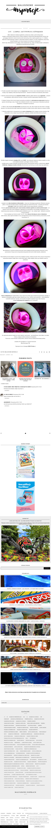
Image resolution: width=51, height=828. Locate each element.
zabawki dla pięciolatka (36, 757)
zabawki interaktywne (9, 759)
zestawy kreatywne (30, 740)
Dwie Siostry (23, 815)
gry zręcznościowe (20, 753)
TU (29, 343)
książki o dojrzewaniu (24, 776)
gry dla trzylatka (37, 742)
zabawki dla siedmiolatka (23, 783)
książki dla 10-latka (8, 742)
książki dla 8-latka (8, 761)
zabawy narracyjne (8, 787)
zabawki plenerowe (8, 746)
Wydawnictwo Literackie (6, 824)
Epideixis (3, 817)
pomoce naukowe (29, 763)
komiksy (40, 725)
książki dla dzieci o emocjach (10, 776)
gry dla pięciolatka (8, 736)
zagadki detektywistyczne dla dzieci (33, 772)
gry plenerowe (33, 759)
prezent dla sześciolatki (35, 770)
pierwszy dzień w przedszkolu (32, 778)
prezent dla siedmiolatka (10, 740)
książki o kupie (33, 776)
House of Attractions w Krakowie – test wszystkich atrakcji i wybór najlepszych (25, 637)
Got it (42, 826)
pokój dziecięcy (42, 731)
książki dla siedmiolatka (9, 729)
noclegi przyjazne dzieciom (38, 744)
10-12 (24, 716)
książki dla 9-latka (21, 768)
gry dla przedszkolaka (9, 753)
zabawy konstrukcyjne (9, 751)
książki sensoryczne (8, 778)
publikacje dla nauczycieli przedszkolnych (14, 738)
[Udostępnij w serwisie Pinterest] (49, 352)
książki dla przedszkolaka (15, 716)
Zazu (12, 354)
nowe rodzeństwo (8, 755)
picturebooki (33, 738)
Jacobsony (17, 817)
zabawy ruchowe (19, 772)
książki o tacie (42, 776)
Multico (16, 819)
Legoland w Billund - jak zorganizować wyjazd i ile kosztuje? (25, 520)
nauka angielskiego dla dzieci (24, 744)
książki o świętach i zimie (32, 736)
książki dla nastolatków (9, 744)
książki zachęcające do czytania (11, 770)
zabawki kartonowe (35, 783)
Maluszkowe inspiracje (14, 826)
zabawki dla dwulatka (9, 721)
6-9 (7, 716)
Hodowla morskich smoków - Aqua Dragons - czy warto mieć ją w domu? (25, 588)
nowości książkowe (42, 761)
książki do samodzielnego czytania (32, 746)
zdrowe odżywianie (30, 766)
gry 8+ (27, 738)
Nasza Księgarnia (23, 819)
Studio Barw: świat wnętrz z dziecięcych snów (17, 386)
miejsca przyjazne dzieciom (33, 723)
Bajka (14, 813)
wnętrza (43, 723)
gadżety (4, 354)
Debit (17, 815)
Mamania (3, 819)
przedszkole (17, 742)
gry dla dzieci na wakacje (10, 768)
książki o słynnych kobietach (33, 753)
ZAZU (24, 160)
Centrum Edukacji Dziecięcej (31, 813)
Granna (11, 817)
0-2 (27, 716)
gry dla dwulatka (18, 746)
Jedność (23, 817)
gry (41, 716)
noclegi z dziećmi (24, 770)
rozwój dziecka (20, 740)
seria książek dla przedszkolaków (12, 766)
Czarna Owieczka (43, 813)
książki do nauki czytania (20, 761)
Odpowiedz (7, 390)
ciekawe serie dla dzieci (25, 751)
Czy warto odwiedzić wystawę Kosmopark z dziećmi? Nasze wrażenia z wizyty (25, 685)
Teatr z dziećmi (42, 727)
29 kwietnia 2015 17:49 (16, 402)
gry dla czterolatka (37, 751)
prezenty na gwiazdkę (9, 757)
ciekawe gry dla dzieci (9, 723)
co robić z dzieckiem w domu (18, 774)
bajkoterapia (7, 774)
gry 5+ (37, 766)
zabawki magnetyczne (9, 785)
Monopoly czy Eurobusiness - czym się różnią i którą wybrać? (25, 605)
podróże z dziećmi (31, 721)
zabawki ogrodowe (20, 785)
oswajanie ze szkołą (19, 778)
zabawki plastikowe (30, 785)
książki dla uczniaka (34, 716)
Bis (23, 813)
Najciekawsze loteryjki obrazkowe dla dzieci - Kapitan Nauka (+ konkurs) (25, 621)
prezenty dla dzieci (35, 755)
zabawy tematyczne (19, 787)
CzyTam (13, 815)
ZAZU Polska (31, 346)
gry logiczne (39, 740)
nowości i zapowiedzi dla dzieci (11, 731)
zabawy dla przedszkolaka (22, 759)
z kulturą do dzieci (32, 725)
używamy (8, 354)
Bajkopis (19, 813)
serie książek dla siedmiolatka (22, 757)
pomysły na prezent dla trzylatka (21, 755)
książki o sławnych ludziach (33, 768)
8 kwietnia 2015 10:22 (36, 386)
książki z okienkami (32, 761)
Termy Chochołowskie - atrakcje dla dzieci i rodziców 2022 (25, 669)
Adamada (3, 813)
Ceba (17, 751)
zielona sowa (27, 824)
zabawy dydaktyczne (9, 772)
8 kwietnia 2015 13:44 (18, 394)
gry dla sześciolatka (33, 731)
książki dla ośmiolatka (20, 736)
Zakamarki (16, 824)
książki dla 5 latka (42, 759)
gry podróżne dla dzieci (31, 774)
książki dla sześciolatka (22, 727)
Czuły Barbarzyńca (5, 815)
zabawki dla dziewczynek (10, 783)
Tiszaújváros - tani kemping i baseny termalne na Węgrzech (25, 653)
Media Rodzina (9, 819)
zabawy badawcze (41, 785)
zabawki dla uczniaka (21, 721)
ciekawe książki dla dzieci (10, 727)
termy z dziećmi (23, 731)
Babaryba (9, 813)
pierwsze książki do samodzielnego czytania (14, 763)
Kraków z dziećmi (34, 727)
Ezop (7, 817)
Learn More (37, 826)
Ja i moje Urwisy (8, 394)
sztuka (22, 766)
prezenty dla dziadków (40, 763)
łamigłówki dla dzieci (27, 742)
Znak (21, 824)
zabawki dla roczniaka (21, 725)
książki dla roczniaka (9, 725)
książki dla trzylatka (21, 723)
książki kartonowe (33, 729)
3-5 (4, 716)
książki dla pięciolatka (22, 729)
